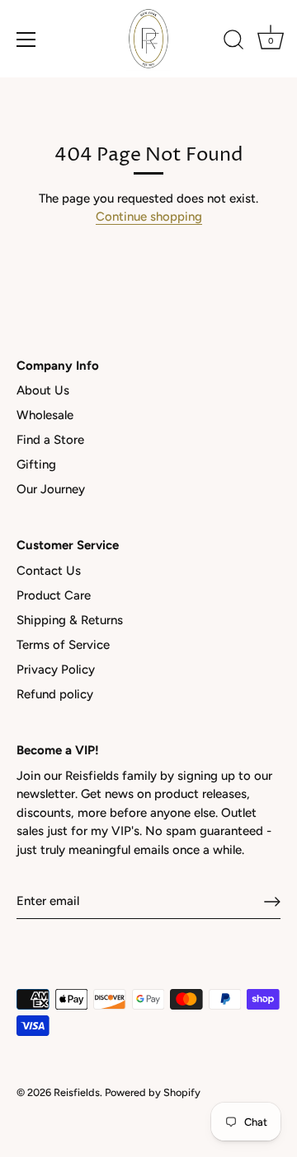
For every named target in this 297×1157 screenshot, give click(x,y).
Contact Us (48, 570)
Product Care (53, 595)
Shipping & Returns (69, 620)
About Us (42, 390)
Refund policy (54, 694)
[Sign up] (272, 901)
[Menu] (26, 39)
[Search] (233, 42)
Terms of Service (63, 644)
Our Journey (50, 489)
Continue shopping (149, 216)
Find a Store (50, 439)
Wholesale (44, 415)
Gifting (36, 464)
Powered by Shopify (152, 1092)
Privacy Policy (55, 669)
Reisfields (77, 1092)
